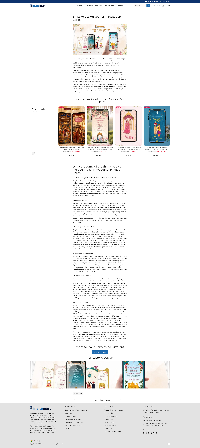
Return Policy (108, 419)
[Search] (148, 5)
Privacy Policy (109, 413)
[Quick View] (82, 108)
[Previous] (29, 131)
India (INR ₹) (165, 1)
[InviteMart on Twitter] (148, 2)
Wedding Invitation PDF (73, 425)
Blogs (67, 428)
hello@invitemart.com (153, 420)
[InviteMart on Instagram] (152, 2)
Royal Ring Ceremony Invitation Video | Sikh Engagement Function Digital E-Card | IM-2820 (100, 149)
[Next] (170, 131)
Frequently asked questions (113, 410)
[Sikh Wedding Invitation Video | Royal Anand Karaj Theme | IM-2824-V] (71, 126)
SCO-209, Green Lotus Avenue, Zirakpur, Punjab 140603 (156, 424)
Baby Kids (68, 413)
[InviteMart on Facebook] (146, 2)
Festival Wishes (70, 416)
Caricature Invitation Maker (74, 422)
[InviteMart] (37, 5)
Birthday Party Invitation (73, 419)
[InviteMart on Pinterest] (150, 2)
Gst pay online (109, 422)
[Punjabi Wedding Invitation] (33, 153)
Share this (78, 393)
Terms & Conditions (111, 416)
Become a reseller (110, 425)
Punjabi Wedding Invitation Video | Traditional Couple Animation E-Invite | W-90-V (157, 149)
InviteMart (44, 444)
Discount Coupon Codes (112, 431)
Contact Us (108, 428)
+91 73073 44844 (151, 417)
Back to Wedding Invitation (100, 400)
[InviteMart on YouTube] (155, 2)
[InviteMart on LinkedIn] (157, 2)
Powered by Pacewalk (56, 444)
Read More (50, 432)
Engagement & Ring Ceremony (76, 410)
